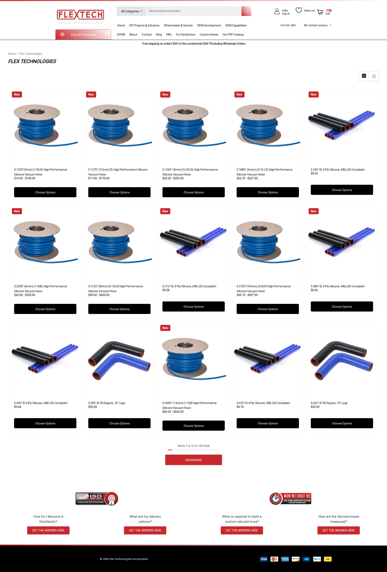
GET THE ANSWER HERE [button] (48, 530)
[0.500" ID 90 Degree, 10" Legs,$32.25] (119, 358)
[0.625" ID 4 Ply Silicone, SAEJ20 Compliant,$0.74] (267, 358)
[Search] (246, 11)
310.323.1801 (288, 25)
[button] (96, 499)
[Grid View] (364, 76)
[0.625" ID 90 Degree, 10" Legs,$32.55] (342, 358)
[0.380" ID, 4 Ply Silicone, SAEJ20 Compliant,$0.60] (342, 241)
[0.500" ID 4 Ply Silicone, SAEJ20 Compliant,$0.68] (45, 358)
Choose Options (45, 192)
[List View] (374, 76)
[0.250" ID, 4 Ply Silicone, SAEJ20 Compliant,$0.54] (342, 124)
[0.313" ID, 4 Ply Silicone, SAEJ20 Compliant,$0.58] (193, 241)
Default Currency (317, 25)
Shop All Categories (83, 34)
